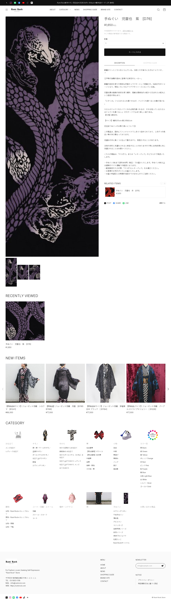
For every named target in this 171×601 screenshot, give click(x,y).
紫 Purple (143, 469)
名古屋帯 (89, 448)
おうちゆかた (64, 468)
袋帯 (88, 462)
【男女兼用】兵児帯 (93, 455)
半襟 (115, 451)
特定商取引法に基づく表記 (148, 583)
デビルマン (117, 522)
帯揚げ (115, 455)
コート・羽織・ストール (43, 507)
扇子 (115, 465)
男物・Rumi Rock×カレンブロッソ (17, 518)
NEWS (76, 9)
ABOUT (52, 9)
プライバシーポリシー (146, 580)
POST (109, 203)
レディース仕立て (12, 451)
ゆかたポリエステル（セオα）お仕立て (71, 456)
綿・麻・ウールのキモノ (41, 448)
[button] (164, 183)
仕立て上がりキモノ (40, 458)
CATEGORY (63, 9)
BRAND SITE (105, 9)
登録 (162, 565)
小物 (115, 443)
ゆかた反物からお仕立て (68, 448)
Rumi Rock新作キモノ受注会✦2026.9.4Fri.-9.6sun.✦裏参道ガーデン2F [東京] (85, 3)
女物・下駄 (10, 527)
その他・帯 (90, 469)
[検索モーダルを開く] (158, 9)
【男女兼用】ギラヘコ (94, 451)
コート (35, 518)
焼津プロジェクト (119, 536)
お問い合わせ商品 (147, 507)
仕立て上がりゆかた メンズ (69, 465)
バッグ (115, 462)
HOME (102, 565)
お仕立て (9, 443)
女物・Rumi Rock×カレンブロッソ (17, 512)
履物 (7, 507)
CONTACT (118, 9)
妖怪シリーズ (118, 532)
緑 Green (143, 451)
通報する (162, 203)
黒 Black (143, 448)
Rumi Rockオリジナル (121, 543)
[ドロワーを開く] (6, 9)
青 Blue (143, 472)
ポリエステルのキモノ (41, 455)
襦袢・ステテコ (65, 507)
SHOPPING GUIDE (90, 9)
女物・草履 (10, 523)
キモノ (35, 443)
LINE (127, 203)
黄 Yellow (143, 455)
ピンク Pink (144, 465)
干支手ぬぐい (118, 515)
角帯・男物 (90, 465)
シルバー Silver (146, 483)
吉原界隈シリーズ (119, 529)
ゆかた (62, 443)
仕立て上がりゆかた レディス (70, 461)
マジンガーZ (118, 525)
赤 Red (143, 462)
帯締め (115, 458)
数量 (105, 39)
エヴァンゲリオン (39, 465)
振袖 (34, 462)
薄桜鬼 (115, 518)
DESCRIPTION (119, 63)
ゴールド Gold (145, 486)
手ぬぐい (117, 507)
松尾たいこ (117, 539)
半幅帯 (88, 458)
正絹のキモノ (37, 451)
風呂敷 (115, 469)
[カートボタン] (164, 9)
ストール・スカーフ (40, 515)
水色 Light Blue (146, 476)
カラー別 (144, 443)
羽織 (34, 511)
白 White (143, 479)
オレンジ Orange (146, 458)
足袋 (115, 448)
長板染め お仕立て (66, 451)
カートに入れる (135, 52)
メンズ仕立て (10, 448)
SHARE (118, 203)
